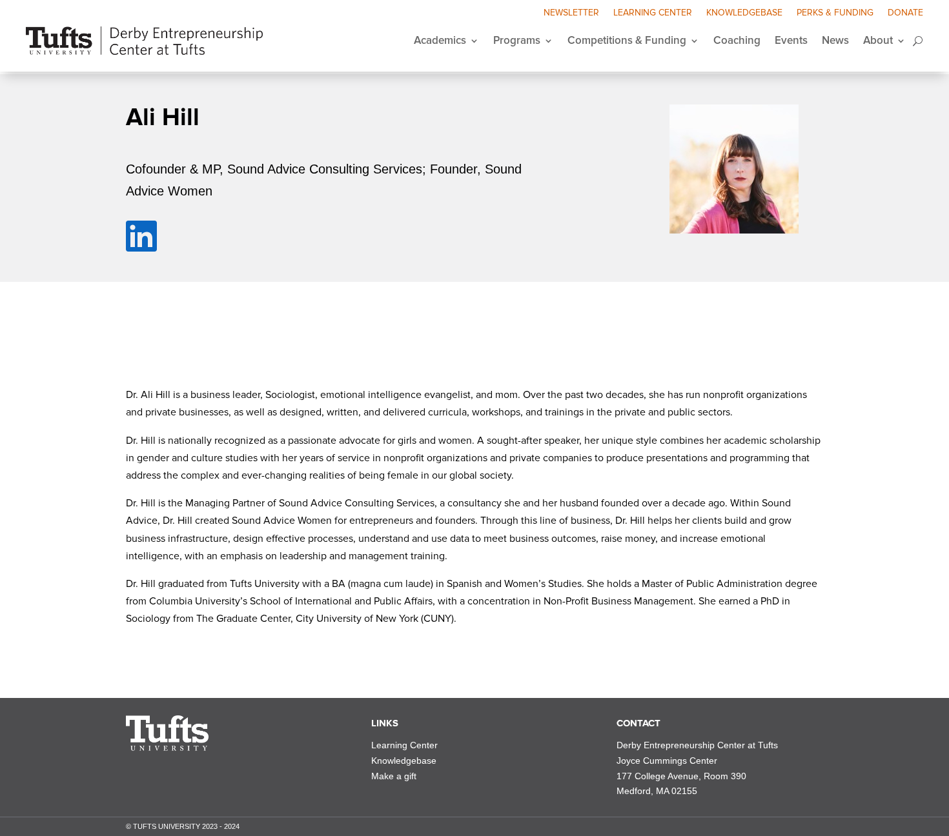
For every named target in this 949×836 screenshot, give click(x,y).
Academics (440, 40)
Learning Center (652, 13)
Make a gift (393, 776)
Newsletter (571, 13)
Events (791, 40)
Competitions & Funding (626, 40)
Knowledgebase (744, 13)
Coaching (736, 40)
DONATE (905, 13)
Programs (516, 40)
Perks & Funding (835, 13)
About (878, 40)
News (835, 40)
